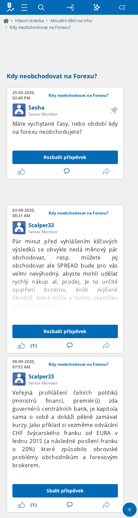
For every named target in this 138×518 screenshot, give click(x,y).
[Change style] (97, 7)
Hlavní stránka (29, 20)
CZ (122, 7)
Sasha (36, 107)
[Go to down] (130, 510)
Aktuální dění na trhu (71, 20)
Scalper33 (41, 225)
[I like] (23, 171)
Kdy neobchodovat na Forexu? (40, 27)
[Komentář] (68, 171)
